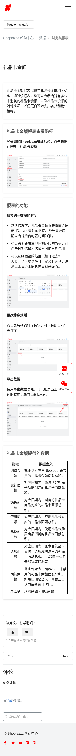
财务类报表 (60, 37)
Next (66, 656)
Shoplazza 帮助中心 (18, 37)
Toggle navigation (18, 24)
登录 (9, 700)
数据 (42, 37)
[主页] (8, 8)
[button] (68, 8)
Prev (10, 656)
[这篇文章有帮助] (12, 632)
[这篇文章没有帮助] (27, 632)
